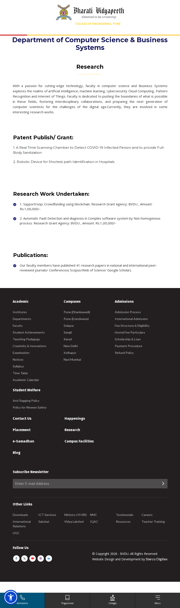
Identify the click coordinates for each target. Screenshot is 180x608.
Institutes (20, 312)
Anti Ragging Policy (26, 400)
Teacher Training (153, 521)
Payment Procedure (128, 346)
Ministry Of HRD (75, 515)
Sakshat (43, 521)
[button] (10, 597)
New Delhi (71, 346)
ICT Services (47, 515)
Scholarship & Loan (128, 339)
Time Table (20, 373)
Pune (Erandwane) (76, 319)
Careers (147, 515)
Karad (68, 339)
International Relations (22, 524)
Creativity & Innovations (29, 346)
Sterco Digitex (156, 559)
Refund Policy (124, 353)
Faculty (18, 325)
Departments (22, 319)
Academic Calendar (26, 380)
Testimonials (124, 515)
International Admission (131, 319)
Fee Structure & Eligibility (132, 325)
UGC (16, 533)
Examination (21, 353)
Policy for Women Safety (30, 407)
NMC (93, 515)
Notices (18, 359)
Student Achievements (29, 332)
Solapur (69, 325)
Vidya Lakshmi (74, 521)
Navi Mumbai (72, 359)
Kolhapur (70, 353)
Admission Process (128, 312)
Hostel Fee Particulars (130, 332)
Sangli (68, 332)
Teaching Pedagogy (26, 339)
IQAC (94, 521)
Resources (123, 521)
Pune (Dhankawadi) (77, 312)
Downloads (20, 515)
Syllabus (18, 366)
